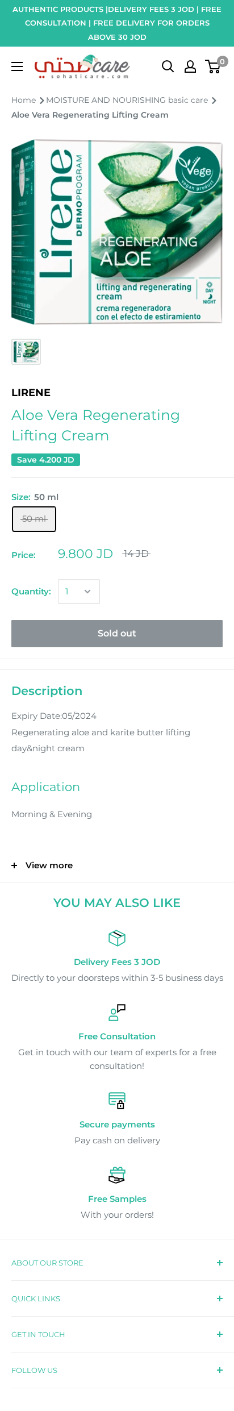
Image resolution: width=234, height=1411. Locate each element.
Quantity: (31, 591)
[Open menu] (17, 66)
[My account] (190, 66)
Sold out (117, 633)
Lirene (31, 392)
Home (24, 100)
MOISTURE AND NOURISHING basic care (128, 100)
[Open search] (168, 66)
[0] (213, 66)
